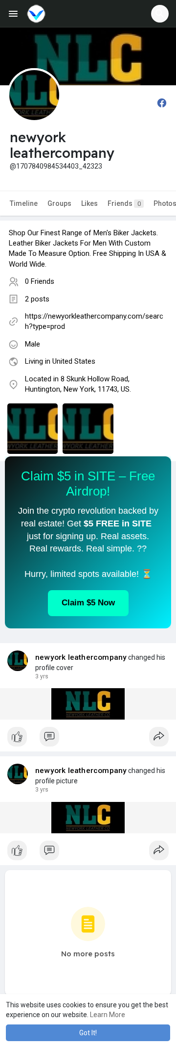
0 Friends (39, 281)
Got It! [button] (88, 1033)
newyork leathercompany (81, 657)
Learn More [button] (107, 1015)
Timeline (24, 203)
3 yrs (41, 676)
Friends (124, 203)
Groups (59, 203)
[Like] (88, 739)
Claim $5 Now (88, 602)
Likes (89, 203)
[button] (160, 14)
